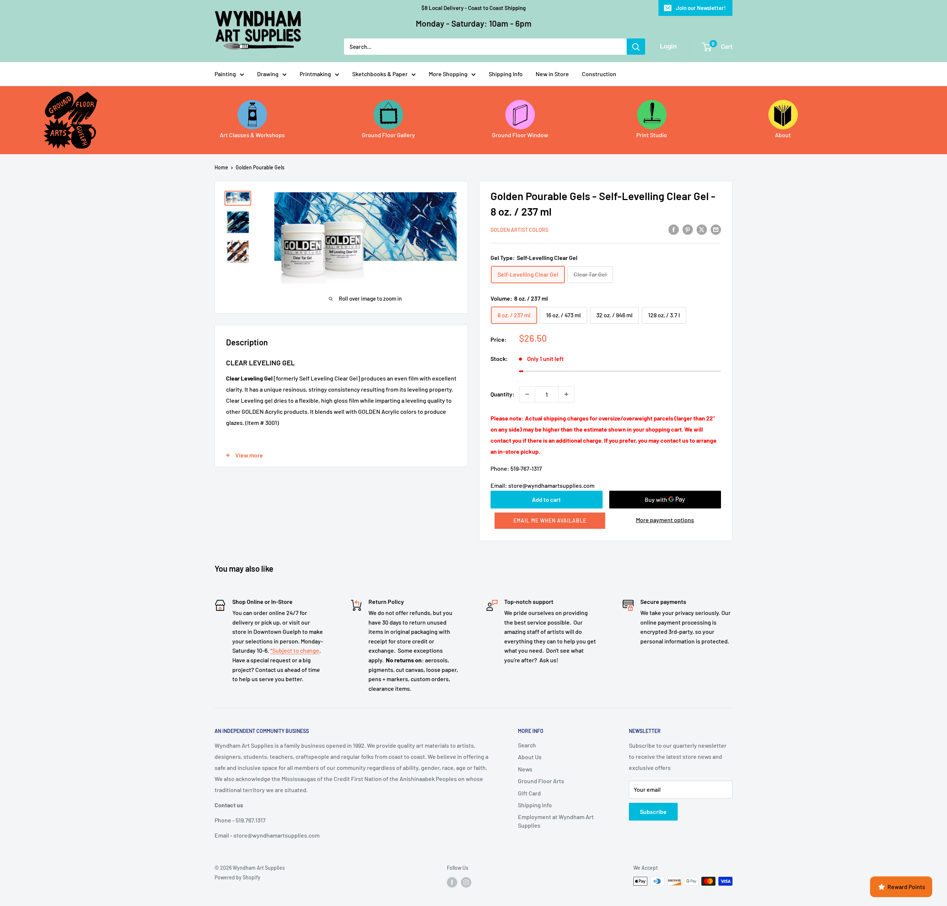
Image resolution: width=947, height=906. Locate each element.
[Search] (636, 46)
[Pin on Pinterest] (688, 229)
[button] (550, 521)
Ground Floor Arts (541, 780)
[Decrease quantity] (527, 394)
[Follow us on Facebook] (452, 882)
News (525, 769)
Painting (225, 73)
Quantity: (503, 394)
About (783, 134)
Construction (599, 73)
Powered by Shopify (237, 877)
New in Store (552, 73)
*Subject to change (294, 650)
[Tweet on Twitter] (702, 229)
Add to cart (546, 499)
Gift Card (529, 793)
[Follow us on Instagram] (466, 882)
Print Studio (651, 134)
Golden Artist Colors (519, 230)
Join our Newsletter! (701, 7)
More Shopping (448, 73)
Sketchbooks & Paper (380, 73)
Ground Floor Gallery (388, 134)
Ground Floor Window (520, 134)
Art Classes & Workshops (252, 134)
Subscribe (653, 811)
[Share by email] (716, 229)
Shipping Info (506, 73)
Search (527, 744)
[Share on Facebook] (673, 229)
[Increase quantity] (566, 394)
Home (221, 167)
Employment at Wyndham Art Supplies (556, 820)
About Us (530, 756)
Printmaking (315, 73)
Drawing (268, 73)
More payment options (665, 519)
